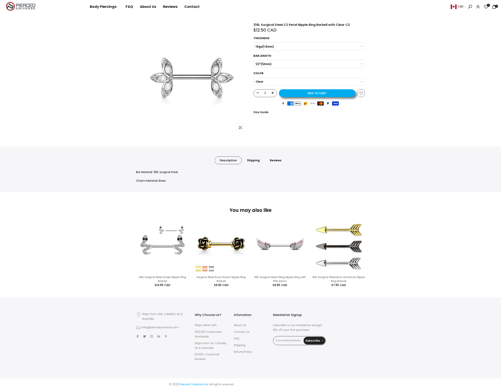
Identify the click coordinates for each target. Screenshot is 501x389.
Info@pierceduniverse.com (160, 327)
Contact (192, 6)
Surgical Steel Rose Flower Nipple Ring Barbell (221, 279)
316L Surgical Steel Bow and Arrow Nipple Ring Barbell (338, 279)
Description (228, 160)
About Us (148, 6)
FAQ (129, 6)
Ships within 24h (206, 325)
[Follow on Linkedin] (158, 336)
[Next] (358, 246)
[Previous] (143, 246)
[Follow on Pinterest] (165, 336)
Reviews (170, 6)
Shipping (253, 160)
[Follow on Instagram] (151, 336)
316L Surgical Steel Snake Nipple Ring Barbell (162, 279)
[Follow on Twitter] (144, 336)
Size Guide (261, 112)
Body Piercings (103, 6)
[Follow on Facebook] (137, 336)
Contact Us (241, 332)
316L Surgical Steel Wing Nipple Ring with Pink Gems (280, 279)
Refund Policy (243, 352)
